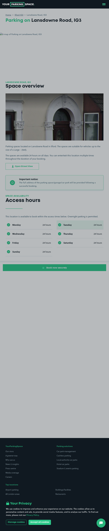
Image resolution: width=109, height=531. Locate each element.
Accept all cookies (39, 522)
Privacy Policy (32, 515)
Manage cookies (16, 522)
